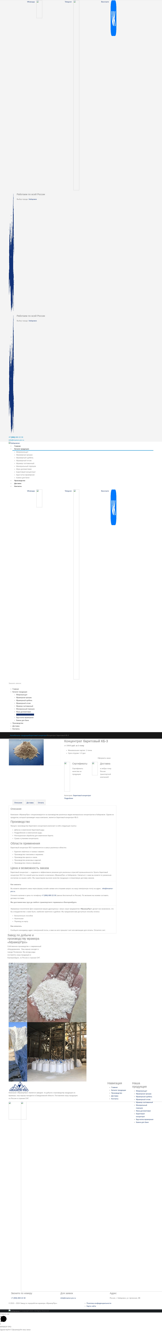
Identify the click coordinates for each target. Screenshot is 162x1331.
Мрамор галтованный (25, 463)
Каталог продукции (21, 449)
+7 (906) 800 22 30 (49, 895)
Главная (17, 446)
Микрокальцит (22, 452)
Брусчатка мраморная (25, 475)
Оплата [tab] (41, 803)
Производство (19, 481)
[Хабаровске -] (14, 443)
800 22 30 (16, 437)
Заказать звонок (15, 683)
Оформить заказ (104, 758)
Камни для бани (22, 477)
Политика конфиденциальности (99, 1303)
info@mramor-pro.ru (16, 440)
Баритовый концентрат (26, 472)
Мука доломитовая (24, 469)
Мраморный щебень (24, 458)
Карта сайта (91, 1306)
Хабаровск (33, 199)
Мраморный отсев (23, 460)
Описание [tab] (18, 803)
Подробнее (68, 798)
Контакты (18, 486)
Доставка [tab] (30, 803)
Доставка (17, 483)
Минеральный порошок (26, 466)
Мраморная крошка (24, 455)
